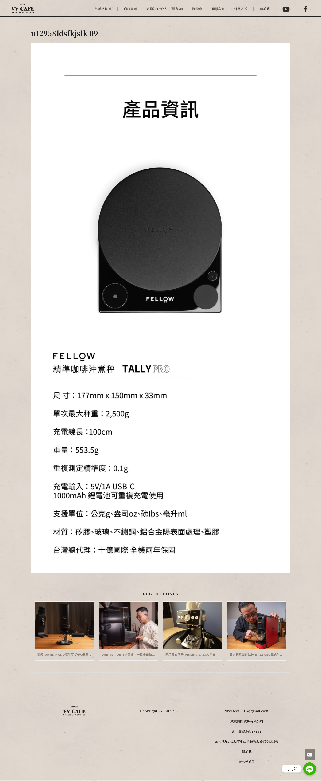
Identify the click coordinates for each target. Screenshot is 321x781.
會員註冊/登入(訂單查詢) (164, 8)
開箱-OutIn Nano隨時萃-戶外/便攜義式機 (65, 654)
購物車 (197, 8)
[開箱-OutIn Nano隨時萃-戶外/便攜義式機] (64, 625)
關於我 (265, 8)
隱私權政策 (247, 761)
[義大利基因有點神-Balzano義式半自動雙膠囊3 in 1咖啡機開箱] (256, 625)
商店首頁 (130, 8)
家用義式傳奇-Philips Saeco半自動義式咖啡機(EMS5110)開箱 (193, 654)
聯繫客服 (218, 8)
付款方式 (240, 8)
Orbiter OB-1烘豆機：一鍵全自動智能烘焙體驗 (130, 654)
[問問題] (309, 768)
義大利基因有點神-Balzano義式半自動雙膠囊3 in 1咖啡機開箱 (258, 654)
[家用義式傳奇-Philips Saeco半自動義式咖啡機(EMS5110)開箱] (192, 625)
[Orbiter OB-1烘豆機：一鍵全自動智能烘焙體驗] (128, 625)
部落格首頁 (103, 8)
